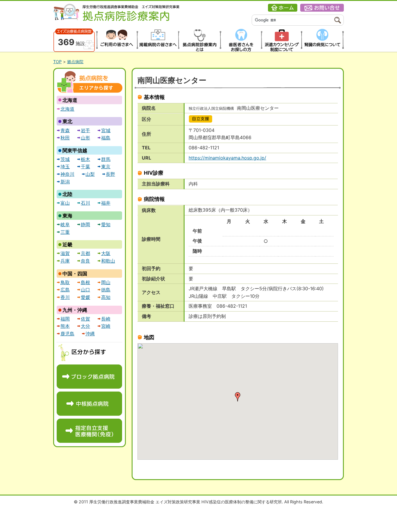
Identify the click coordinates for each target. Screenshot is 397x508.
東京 (105, 166)
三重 (65, 232)
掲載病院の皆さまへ (157, 40)
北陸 (67, 194)
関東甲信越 (74, 150)
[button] (237, 396)
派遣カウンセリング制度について (282, 40)
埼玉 (65, 166)
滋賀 (65, 253)
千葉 (85, 166)
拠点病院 (75, 61)
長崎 (105, 319)
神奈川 (67, 174)
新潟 (65, 182)
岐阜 (65, 224)
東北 (67, 121)
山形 (85, 138)
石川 (85, 203)
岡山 (105, 282)
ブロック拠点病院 (89, 376)
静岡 (85, 224)
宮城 (105, 130)
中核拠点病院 (89, 404)
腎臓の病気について (323, 40)
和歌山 (108, 261)
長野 (110, 174)
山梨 (90, 174)
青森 (65, 130)
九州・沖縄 (74, 310)
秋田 (65, 138)
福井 (105, 203)
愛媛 (85, 297)
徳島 (105, 290)
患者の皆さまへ (116, 40)
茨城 (65, 159)
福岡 (65, 319)
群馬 (105, 159)
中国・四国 (74, 274)
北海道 (69, 100)
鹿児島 (67, 334)
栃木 (85, 159)
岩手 (85, 130)
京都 (85, 253)
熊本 (65, 326)
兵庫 (65, 261)
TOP (57, 61)
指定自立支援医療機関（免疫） (89, 431)
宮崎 (105, 326)
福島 (105, 138)
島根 (85, 282)
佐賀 (85, 319)
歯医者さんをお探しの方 (240, 40)
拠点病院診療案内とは (199, 40)
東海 (67, 216)
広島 (65, 290)
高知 (105, 297)
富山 (65, 203)
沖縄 (90, 334)
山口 (85, 290)
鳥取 (65, 282)
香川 (65, 297)
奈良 (85, 261)
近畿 (67, 244)
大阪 (105, 253)
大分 (85, 326)
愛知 (105, 224)
